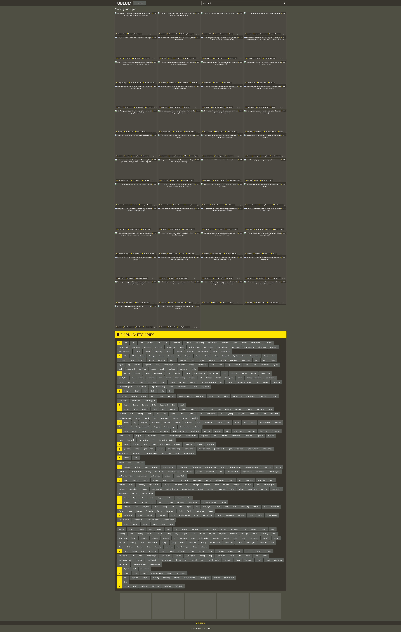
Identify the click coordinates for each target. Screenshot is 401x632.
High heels (130, 440)
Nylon (135, 498)
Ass (158, 343)
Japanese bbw (267, 449)
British (161, 356)
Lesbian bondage (232, 472)
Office (161, 502)
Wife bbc (177, 578)
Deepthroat (164, 180)
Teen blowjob (151, 560)
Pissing (164, 507)
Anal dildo (147, 347)
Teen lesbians (123, 564)
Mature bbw (133, 489)
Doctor (162, 391)
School (205, 529)
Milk (187, 485)
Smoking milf (233, 58)
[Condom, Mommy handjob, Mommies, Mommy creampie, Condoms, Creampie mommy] (222, 97)
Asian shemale (203, 351)
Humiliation (248, 436)
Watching (156, 578)
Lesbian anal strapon (126, 476)
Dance (161, 396)
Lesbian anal (196, 467)
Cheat (171, 387)
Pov (172, 507)
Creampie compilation (254, 378)
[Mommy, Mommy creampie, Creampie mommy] (265, 23)
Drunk (137, 391)
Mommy (163, 34)
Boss (264, 360)
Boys (212, 365)
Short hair (122, 542)
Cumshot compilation (244, 382)
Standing (158, 547)
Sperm (182, 542)
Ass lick (168, 351)
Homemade (164, 431)
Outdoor (170, 502)
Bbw (125, 356)
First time (238, 409)
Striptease (155, 538)
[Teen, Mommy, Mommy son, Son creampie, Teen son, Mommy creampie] (265, 146)
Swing (174, 542)
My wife (210, 489)
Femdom (145, 409)
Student (226, 538)
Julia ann (160, 449)
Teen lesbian (123, 556)
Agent (182, 347)
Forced (126, 409)
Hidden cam (195, 431)
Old (135, 502)
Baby (228, 365)
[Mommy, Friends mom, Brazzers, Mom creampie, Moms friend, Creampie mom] (265, 219)
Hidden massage (175, 436)
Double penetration (185, 396)
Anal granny (158, 351)
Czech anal (276, 382)
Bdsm (134, 356)
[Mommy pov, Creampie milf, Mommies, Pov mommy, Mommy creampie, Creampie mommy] (222, 268)
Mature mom (123, 493)
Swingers (184, 529)
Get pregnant (136, 180)
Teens (210, 551)
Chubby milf (171, 327)
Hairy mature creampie (254, 58)
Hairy (126, 431)
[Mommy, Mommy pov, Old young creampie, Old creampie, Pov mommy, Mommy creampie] (136, 292)
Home (171, 302)
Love (220, 472)
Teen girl (194, 560)
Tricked (247, 556)
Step (193, 534)
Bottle (162, 369)
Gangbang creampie (143, 427)
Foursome (122, 414)
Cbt (201, 378)
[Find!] (284, 3)
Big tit (119, 107)
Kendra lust (139, 463)
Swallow (253, 529)
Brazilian (237, 365)
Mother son (178, 485)
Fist (131, 414)
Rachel (219, 515)
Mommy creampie (220, 34)
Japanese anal (219, 449)
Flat (154, 418)
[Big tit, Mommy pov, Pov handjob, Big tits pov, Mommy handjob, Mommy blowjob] (136, 97)
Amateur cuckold (124, 351)
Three (268, 560)
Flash (181, 414)
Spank (274, 534)
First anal (249, 409)
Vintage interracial (157, 573)
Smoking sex (207, 58)
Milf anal (166, 485)
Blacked (212, 360)
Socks (149, 547)
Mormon (264, 489)
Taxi (247, 551)
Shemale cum (253, 538)
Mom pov (196, 485)
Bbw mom (142, 369)
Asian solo (190, 351)
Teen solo (220, 551)
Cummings (193, 156)
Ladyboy (137, 467)
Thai (142, 551)
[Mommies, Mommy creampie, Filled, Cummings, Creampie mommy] (179, 146)
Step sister (159, 534)
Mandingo (247, 485)
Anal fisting (136, 347)
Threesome (152, 551)
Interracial (136, 444)
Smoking (159, 529)
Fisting (155, 409)
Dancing (274, 396)
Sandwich (215, 302)
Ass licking (273, 347)
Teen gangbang (166, 560)
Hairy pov (189, 302)
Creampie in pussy (269, 58)
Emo (173, 405)
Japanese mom (148, 449)
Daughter (127, 391)
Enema (135, 405)
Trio (133, 556)
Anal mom (158, 347)
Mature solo (262, 480)
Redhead (241, 515)
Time (267, 278)
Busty (158, 365)
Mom (126, 480)
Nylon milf (120, 278)
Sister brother (204, 538)
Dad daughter (237, 396)
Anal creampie (213, 343)
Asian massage (249, 347)
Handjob (135, 431)
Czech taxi (151, 378)
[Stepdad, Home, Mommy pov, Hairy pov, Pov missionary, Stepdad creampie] (179, 292)
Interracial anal (165, 444)
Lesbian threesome (251, 467)
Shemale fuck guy (183, 547)
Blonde (272, 360)
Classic (240, 378)
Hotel (227, 431)
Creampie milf (173, 34)
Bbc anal (137, 365)
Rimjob (260, 515)
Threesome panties (139, 564)
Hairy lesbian (235, 436)
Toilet (239, 551)
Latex (146, 467)
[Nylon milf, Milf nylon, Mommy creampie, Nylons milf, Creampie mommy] (136, 268)
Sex (142, 542)
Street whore (230, 205)
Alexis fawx (262, 347)
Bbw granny (246, 360)
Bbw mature (202, 365)
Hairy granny (275, 431)
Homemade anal (190, 436)
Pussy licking (244, 507)
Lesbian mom (183, 467)
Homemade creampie (135, 34)
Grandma (208, 422)
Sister (126, 524)
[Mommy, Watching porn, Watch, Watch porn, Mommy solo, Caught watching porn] (179, 243)
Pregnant (127, 507)
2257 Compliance (196, 628)
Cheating (234, 373)
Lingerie (223, 467)
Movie (131, 485)
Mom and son (197, 480)
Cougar (265, 382)
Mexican (135, 493)
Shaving (203, 542)
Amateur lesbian (222, 347)
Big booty (172, 369)
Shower (223, 529)
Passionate (275, 507)
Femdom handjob (125, 418)
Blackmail (225, 356)
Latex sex (168, 476)
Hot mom (207, 431)
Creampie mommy (274, 34)
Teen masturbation (125, 560)
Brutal (192, 360)
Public (156, 507)
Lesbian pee (210, 472)
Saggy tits (144, 538)
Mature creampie (217, 254)
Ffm (211, 409)
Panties (217, 507)
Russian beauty (272, 515)
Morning (122, 489)
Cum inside (132, 382)
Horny (121, 440)
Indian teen (188, 444)
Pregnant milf (136, 254)
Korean (126, 458)
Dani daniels (123, 401)
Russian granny (124, 520)
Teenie (163, 327)
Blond (281, 131)
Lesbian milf (123, 472)
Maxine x (134, 205)
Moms (216, 485)
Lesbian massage (168, 467)
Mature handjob (147, 493)
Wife (125, 578)
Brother (151, 360)
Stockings (122, 534)
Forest (175, 418)
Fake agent (240, 414)
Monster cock (276, 489)
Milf (164, 480)
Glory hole (277, 422)
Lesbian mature (173, 472)
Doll (218, 396)
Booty (191, 365)
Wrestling (166, 578)
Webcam (135, 578)
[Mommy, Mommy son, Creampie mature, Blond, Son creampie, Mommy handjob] (265, 121)
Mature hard (207, 180)
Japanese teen (124, 453)
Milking (241, 489)
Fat (221, 414)
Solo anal (127, 58)
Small (244, 529)
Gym (245, 422)
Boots (266, 356)
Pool (265, 507)
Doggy (153, 396)
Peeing (129, 511)
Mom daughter (269, 485)
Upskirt (126, 569)
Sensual (133, 538)
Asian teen (268, 343)
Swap (272, 529)
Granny (126, 422)
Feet (163, 409)
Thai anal (139, 560)
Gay (135, 422)
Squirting (140, 534)
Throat (238, 560)
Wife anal (217, 578)
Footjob (183, 409)
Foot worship (210, 414)
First (264, 414)
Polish (189, 511)
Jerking (177, 453)
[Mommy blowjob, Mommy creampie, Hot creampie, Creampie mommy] (265, 194)
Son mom (183, 538)
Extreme (145, 405)
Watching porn (173, 254)
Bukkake (208, 356)
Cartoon (209, 378)
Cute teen (193, 387)
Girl (130, 427)
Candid (218, 378)
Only (230, 34)
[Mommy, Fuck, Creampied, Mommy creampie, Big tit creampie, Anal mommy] (179, 48)
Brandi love (234, 360)
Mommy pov (207, 83)
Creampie (164, 107)
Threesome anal (181, 560)
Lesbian (127, 467)
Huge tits (271, 436)
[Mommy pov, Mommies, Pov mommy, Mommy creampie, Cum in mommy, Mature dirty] (222, 72)
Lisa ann (278, 467)
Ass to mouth (123, 347)
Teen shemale (155, 564)
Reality (251, 515)
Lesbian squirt (155, 476)
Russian (140, 515)
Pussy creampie (122, 83)
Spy (176, 529)
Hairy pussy (204, 436)
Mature (145, 480)
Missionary (141, 485)
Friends (173, 414)
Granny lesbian (265, 422)
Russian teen (162, 515)
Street (195, 547)
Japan (137, 449)
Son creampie (183, 83)
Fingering (229, 414)
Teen (248, 156)
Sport (121, 547)
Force (219, 409)
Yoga (134, 586)
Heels (129, 436)
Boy (273, 356)
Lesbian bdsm (247, 472)
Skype (193, 538)
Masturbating (252, 489)
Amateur (150, 343)
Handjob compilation (166, 440)
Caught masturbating (158, 387)
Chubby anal (182, 387)
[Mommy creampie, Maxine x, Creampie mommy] (136, 194)
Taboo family (146, 229)
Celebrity (244, 373)
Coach (171, 278)
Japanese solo (166, 453)
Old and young (193, 502)
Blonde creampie (175, 107)
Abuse (215, 351)
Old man (144, 502)
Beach (142, 356)
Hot (153, 440)
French (203, 409)
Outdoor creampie (217, 205)
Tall (202, 560)
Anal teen (188, 343)
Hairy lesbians (143, 440)
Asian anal (225, 343)
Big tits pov (149, 107)
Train (256, 556)
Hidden (144, 431)
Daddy (153, 391)
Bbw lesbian (264, 365)
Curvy (163, 382)
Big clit (121, 365)
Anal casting (199, 343)
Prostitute (149, 511)
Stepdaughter (251, 542)
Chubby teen (123, 378)
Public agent (207, 507)
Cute (160, 378)
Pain (234, 507)
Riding (173, 515)
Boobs (194, 369)
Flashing (140, 414)
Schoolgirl (244, 534)
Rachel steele (128, 515)
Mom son (135, 480)
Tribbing (202, 556)
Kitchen (121, 463)
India (145, 444)
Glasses (197, 427)
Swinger (121, 529)
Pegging (188, 507)
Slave (168, 529)
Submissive (228, 542)
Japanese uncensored (235, 449)
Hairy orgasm (219, 156)
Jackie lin (272, 83)
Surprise (185, 534)
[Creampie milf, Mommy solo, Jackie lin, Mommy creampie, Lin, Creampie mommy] (265, 72)
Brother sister (254, 356)
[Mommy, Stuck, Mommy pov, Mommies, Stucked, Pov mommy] (136, 146)
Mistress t (236, 485)
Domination (136, 401)
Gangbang (144, 422)
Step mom (195, 529)
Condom (206, 107)
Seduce (254, 534)
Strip (131, 534)
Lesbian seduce (136, 472)
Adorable (163, 229)
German (167, 422)
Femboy (228, 409)
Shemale (135, 524)
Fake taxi (193, 409)
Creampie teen (165, 205)
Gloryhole (177, 422)
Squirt (171, 524)
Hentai (153, 431)
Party (180, 507)
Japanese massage (174, 449)
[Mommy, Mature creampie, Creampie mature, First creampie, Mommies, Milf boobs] (222, 243)
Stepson (202, 534)
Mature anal (184, 480)
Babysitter (222, 360)
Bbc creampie (168, 365)
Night (256, 180)
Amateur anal (255, 343)
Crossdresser (213, 373)
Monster (144, 489)
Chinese (187, 373)
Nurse (143, 498)
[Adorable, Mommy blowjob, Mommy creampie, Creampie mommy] (179, 219)
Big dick (275, 365)
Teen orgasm (190, 556)
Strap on (204, 547)
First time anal (253, 414)
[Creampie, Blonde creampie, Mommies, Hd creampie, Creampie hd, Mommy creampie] (179, 97)
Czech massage (199, 373)
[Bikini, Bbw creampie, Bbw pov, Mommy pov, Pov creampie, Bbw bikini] (136, 317)
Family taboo (219, 131)
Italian (154, 444)
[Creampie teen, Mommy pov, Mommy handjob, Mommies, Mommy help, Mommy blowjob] (222, 219)
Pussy (227, 507)
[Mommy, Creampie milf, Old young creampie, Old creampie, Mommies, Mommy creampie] (179, 23)
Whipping (145, 578)
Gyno (199, 422)
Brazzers (268, 229)
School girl (133, 542)
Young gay (179, 586)
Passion (139, 511)
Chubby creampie (187, 180)
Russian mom (207, 515)
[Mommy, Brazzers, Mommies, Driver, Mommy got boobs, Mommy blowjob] (265, 243)
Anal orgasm (176, 343)
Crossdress (194, 382)
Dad (145, 391)
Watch (182, 254)
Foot (164, 414)
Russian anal (229, 515)
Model (258, 485)
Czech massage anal (126, 387)
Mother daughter (172, 489)
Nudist (126, 498)
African (244, 343)
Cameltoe (182, 382)
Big (129, 365)
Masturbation (219, 480)
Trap (210, 556)
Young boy (167, 586)
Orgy (152, 502)
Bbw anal (188, 356)
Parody (159, 511)
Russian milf (138, 520)
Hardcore (223, 436)
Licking (148, 472)
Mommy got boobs (181, 278)
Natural (169, 498)
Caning (168, 378)
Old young (180, 502)
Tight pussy (248, 560)
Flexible (184, 418)
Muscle (200, 489)
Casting (147, 373)
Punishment (170, 511)
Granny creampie (166, 131)
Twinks (231, 556)
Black (244, 356)
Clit (221, 382)
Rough (196, 515)
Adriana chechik (178, 205)
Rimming (150, 515)
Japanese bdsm (151, 453)
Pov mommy (227, 83)
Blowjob (171, 356)
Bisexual (122, 360)
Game (253, 422)
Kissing (136, 458)
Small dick (169, 547)
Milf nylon (130, 278)
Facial (270, 409)
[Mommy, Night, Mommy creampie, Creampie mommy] (265, 170)
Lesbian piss (260, 472)
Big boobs (148, 365)
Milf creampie (208, 131)
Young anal (155, 586)
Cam (257, 382)
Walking (206, 205)
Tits (239, 556)
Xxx (125, 582)
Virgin (119, 58)
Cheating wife (270, 378)
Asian (133, 343)
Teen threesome (213, 560)
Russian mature (184, 515)
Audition (137, 351)
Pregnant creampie (123, 180)
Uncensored (145, 569)
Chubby (177, 373)
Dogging (134, 396)
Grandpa (219, 422)
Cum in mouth (265, 373)
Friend (147, 418)
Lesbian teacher (235, 467)
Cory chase (205, 387)
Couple (140, 378)
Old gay (223, 502)
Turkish (171, 551)
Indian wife (210, 444)
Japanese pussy (189, 453)
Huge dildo (259, 436)
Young (126, 586)
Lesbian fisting (180, 476)
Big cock (172, 360)
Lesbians (155, 467)
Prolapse (256, 507)
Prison (210, 511)
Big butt (153, 369)
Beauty (131, 360)
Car (133, 378)
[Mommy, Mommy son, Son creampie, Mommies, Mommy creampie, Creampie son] (179, 72)
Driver (274, 254)
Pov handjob (139, 107)
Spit (243, 538)
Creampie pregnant (149, 254)
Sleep (163, 524)
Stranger (164, 542)
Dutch (226, 396)
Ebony (126, 405)
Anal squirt (235, 347)
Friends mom (259, 229)
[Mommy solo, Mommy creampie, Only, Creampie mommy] (222, 23)
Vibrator (170, 573)
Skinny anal (234, 529)
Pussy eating (199, 511)
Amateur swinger (190, 131)
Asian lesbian (225, 351)
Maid (240, 480)
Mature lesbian (154, 485)
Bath (120, 369)
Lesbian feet (267, 467)
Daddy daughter (149, 401)
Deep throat (250, 396)
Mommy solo (208, 34)
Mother (172, 480)
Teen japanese (258, 551)
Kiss (129, 463)
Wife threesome (189, 578)
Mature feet (221, 489)
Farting (137, 418)
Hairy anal (218, 431)
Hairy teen (263, 431)
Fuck (170, 58)
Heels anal (251, 431)
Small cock (192, 542)
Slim (272, 542)
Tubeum (123, 3)
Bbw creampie (128, 327)
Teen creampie (151, 556)
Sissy (150, 529)
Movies (232, 489)
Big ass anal (131, 369)
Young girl (144, 586)
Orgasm (127, 502)
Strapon (131, 529)
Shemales (216, 538)
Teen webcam (165, 556)
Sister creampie (215, 542)
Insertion (199, 444)
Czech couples (152, 382)
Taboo (134, 551)
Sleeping (145, 524)
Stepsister (222, 534)
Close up (230, 382)
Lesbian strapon (210, 467)
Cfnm (224, 373)
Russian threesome (152, 520)
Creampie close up (220, 58)
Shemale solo (152, 542)
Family (135, 409)
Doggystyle (263, 396)
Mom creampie (279, 229)
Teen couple (221, 556)
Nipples (160, 498)
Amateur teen (171, 347)
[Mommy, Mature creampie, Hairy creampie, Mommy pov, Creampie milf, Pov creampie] (265, 292)
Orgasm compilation (209, 502)
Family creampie (231, 131)
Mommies (194, 83)
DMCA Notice (206, 628)
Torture (230, 551)
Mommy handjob (217, 107)
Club (141, 382)
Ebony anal (164, 405)
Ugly (134, 569)
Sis (175, 538)
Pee (197, 507)
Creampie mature (270, 131)
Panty (181, 511)
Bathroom (161, 360)
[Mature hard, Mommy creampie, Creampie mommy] (222, 170)
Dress (211, 396)
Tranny (191, 551)
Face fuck (195, 418)
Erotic (154, 405)
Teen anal (181, 551)
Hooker (162, 436)
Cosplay (172, 382)
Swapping (266, 538)
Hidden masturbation (180, 431)
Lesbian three (142, 476)
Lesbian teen (159, 472)
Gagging (156, 427)
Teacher (201, 551)
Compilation (158, 373)
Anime (235, 343)
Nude (152, 498)
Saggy (214, 529)
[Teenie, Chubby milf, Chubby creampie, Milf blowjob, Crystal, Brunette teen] (179, 317)
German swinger (185, 427)
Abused (147, 351)
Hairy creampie (273, 302)
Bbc (179, 356)
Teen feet (178, 556)
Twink (269, 551)
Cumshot (192, 378)
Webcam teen (229, 578)
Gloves (237, 422)
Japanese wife (189, 449)
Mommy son (121, 34)
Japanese (127, 449)
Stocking (276, 538)
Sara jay (140, 547)
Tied (140, 556)
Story (169, 534)
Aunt (165, 343)
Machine (226, 485)
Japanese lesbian (204, 449)
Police (121, 511)
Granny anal (156, 422)
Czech (169, 373)
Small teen (263, 542)
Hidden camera (239, 431)
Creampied (177, 58)
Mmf (271, 480)
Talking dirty (250, 107)
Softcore (130, 547)
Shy (176, 534)
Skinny (155, 524)
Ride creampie (140, 131)
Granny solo (189, 422)
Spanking (141, 529)
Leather (199, 472)
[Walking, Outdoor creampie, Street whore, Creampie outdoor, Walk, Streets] (222, 194)
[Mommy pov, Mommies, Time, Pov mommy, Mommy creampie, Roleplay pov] (265, 268)
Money (208, 480)
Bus (216, 356)
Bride (254, 365)
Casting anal (229, 378)
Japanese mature (252, 449)
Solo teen (166, 538)
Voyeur (144, 573)
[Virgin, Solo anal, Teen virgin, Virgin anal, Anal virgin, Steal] (136, 48)
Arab (141, 343)
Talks (273, 107)
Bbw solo (202, 360)
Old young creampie (186, 34)
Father (149, 414)
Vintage (126, 573)
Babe (246, 365)
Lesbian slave (187, 472)
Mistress (122, 485)
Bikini (119, 327)
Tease (264, 556)
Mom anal (249, 480)
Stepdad (163, 302)
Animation (179, 351)
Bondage (152, 356)
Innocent (177, 444)
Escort (182, 405)
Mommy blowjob (149, 83)
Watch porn (190, 254)
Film (157, 414)
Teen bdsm (278, 560)
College (121, 382)
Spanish (239, 542)
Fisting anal (260, 409)
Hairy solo (139, 436)
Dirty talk (171, 396)
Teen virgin (136, 58)
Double (143, 396)
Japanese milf (137, 453)
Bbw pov (138, 327)
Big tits (235, 356)
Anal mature (208, 347)
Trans (162, 551)
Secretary (264, 534)
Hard (214, 436)
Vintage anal (181, 573)
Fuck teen (191, 414)
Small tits (263, 529)
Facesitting (172, 409)
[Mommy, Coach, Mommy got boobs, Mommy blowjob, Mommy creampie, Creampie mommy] (179, 268)
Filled (185, 156)
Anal (125, 343)
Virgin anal (146, 58)
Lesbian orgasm (274, 472)
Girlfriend (122, 427)
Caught (253, 373)
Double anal (200, 396)
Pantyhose (145, 507)
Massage (156, 480)
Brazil (220, 365)
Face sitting (274, 414)
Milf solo (207, 485)
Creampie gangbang (209, 382)
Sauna (149, 534)
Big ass (198, 356)
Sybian (235, 538)
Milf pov (119, 131)
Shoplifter (233, 534)
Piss (136, 507)
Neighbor (180, 498)
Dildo (170, 391)
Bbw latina (181, 365)
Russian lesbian (169, 520)
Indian (126, 444)
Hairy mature (151, 436)
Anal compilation (194, 347)
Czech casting (180, 378)
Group (228, 422)
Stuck (127, 156)
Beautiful (141, 360)
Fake (200, 414)
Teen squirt (227, 560)
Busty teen (183, 369)
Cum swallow (141, 387)
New (189, 498)
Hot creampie (278, 205)
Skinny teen (123, 538)
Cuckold (127, 373)
